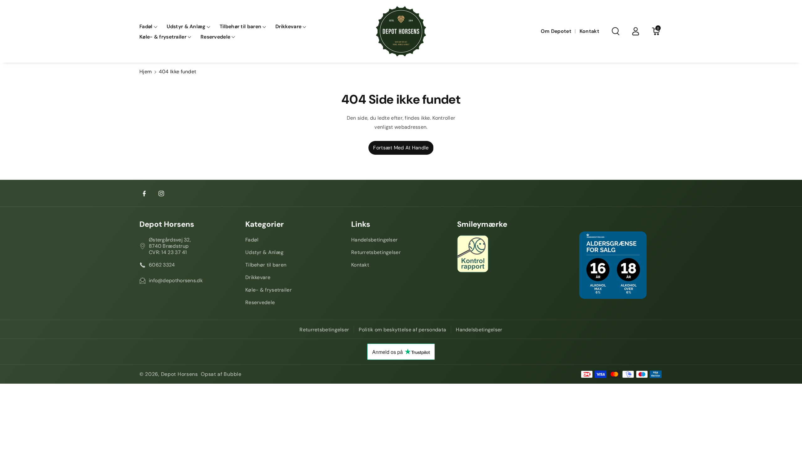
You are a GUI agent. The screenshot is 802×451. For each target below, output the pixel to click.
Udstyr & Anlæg (264, 252)
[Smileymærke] (507, 253)
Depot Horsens (166, 224)
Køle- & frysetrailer (268, 290)
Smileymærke (482, 224)
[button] (148, 26)
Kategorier (264, 224)
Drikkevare (257, 277)
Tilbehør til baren (265, 265)
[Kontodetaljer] (636, 31)
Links (360, 224)
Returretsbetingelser (376, 252)
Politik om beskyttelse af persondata (402, 329)
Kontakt (360, 265)
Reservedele (260, 302)
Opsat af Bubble (221, 374)
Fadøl (252, 239)
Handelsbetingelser (374, 239)
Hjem (145, 71)
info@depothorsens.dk (176, 280)
